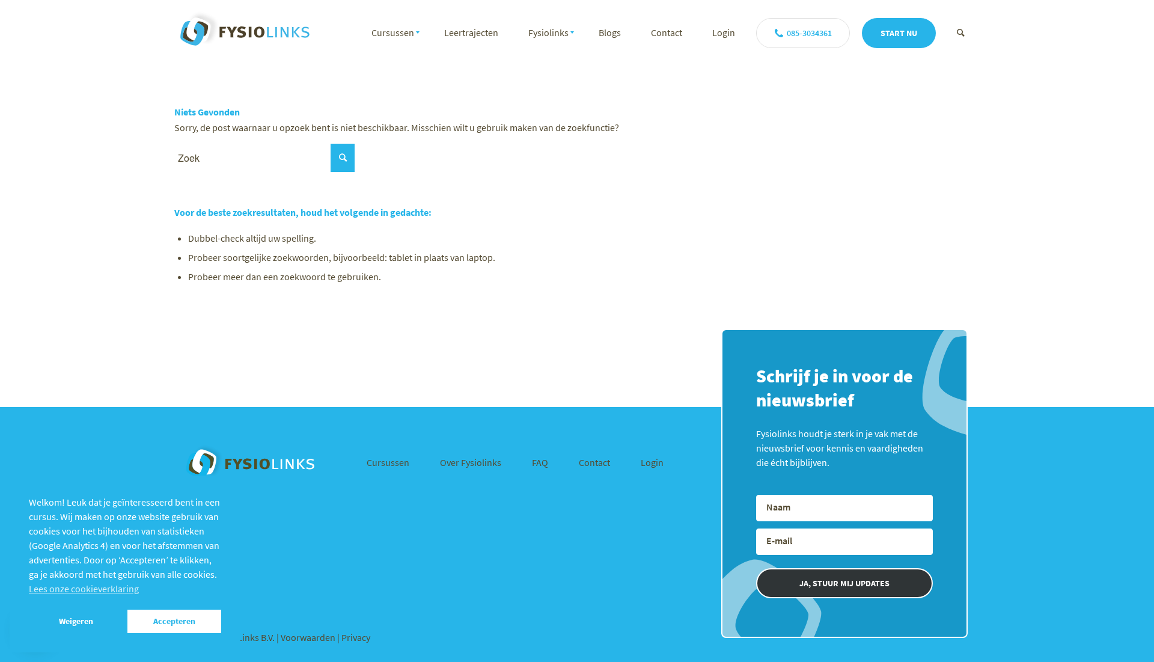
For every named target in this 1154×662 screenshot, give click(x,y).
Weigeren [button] (76, 621)
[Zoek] (961, 32)
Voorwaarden (309, 637)
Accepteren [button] (174, 621)
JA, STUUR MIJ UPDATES (844, 583)
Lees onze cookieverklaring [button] (84, 589)
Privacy (355, 637)
